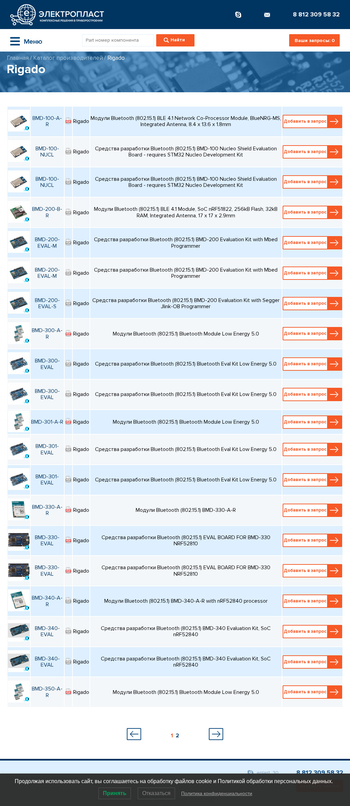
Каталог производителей (68, 58)
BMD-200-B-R (47, 212)
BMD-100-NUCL (47, 151)
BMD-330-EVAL (47, 540)
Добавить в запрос (305, 121)
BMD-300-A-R (47, 333)
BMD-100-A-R (47, 121)
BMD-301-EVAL (47, 449)
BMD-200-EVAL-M (47, 242)
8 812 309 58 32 (316, 14)
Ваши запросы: (315, 40)
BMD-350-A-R (47, 691)
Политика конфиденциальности (216, 793)
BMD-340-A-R (47, 601)
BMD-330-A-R (47, 510)
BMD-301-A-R (47, 422)
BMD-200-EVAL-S (47, 303)
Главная (18, 58)
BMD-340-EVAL (47, 631)
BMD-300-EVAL (47, 363)
